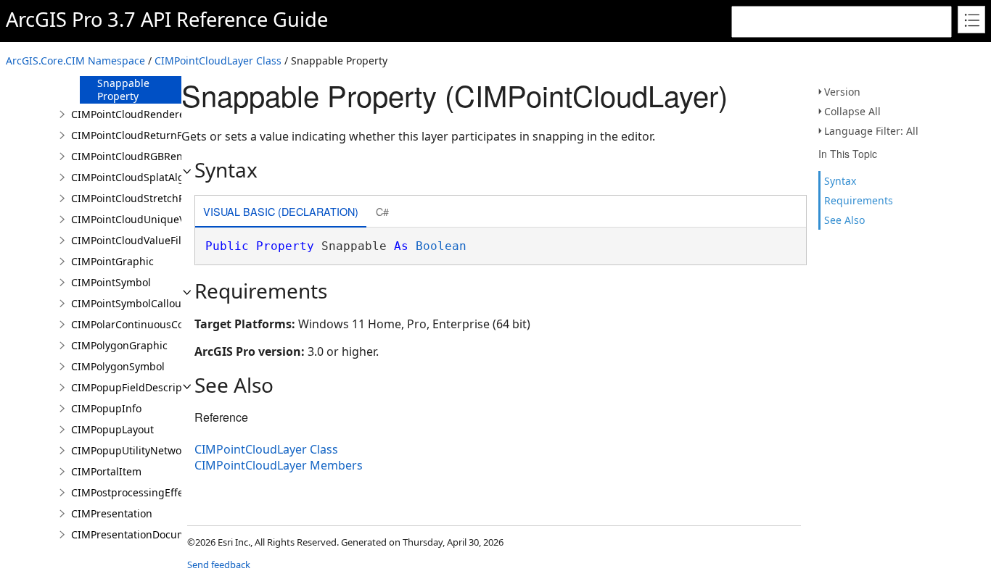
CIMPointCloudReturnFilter (136, 135)
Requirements (858, 200)
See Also (844, 220)
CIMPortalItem (106, 471)
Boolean (441, 246)
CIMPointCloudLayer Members (278, 465)
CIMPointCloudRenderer (130, 114)
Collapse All (852, 111)
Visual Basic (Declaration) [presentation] (280, 211)
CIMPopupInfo (106, 408)
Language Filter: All (871, 131)
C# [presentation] (382, 211)
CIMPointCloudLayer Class (218, 60)
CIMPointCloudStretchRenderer (147, 198)
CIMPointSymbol (111, 282)
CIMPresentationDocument (136, 534)
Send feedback (218, 564)
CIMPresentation (111, 513)
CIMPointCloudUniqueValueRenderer (161, 219)
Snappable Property (123, 89)
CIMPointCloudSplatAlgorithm (144, 177)
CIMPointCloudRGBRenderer (140, 156)
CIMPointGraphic (112, 261)
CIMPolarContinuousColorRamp (148, 324)
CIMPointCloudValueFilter (133, 240)
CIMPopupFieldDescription (136, 387)
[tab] (280, 213)
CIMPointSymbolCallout (128, 303)
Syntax (840, 181)
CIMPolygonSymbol (118, 366)
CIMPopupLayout (112, 429)
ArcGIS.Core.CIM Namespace (75, 60)
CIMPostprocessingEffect (131, 492)
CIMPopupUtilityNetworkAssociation (158, 450)
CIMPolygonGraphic (119, 345)
